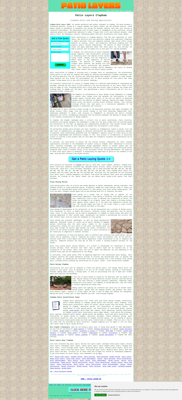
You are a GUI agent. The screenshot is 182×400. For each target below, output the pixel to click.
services (53, 336)
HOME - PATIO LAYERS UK (91, 379)
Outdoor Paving (76, 356)
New (55, 384)
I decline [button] (103, 395)
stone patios (74, 310)
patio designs (121, 255)
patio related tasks (96, 320)
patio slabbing (120, 302)
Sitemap (51, 384)
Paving (99, 358)
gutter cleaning (81, 334)
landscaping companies (123, 351)
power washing (79, 329)
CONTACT (122, 11)
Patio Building (102, 356)
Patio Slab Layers (73, 358)
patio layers (94, 30)
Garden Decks (66, 368)
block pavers (72, 333)
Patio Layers (126, 356)
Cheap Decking (55, 368)
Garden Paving (115, 356)
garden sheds (64, 331)
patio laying (71, 324)
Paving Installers (68, 366)
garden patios (96, 302)
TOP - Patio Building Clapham (61, 371)
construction (89, 52)
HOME (108, 11)
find (55, 344)
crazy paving (96, 217)
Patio (52, 165)
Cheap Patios (66, 362)
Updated (59, 384)
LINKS (112, 11)
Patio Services (89, 356)
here (100, 353)
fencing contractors (101, 329)
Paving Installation (79, 362)
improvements (127, 327)
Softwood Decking (124, 366)
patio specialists (76, 300)
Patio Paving (73, 360)
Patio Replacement (89, 358)
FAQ (63, 384)
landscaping (93, 333)
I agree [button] (97, 395)
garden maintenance (106, 334)
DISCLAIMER (128, 11)
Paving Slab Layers (62, 356)
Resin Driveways (87, 384)
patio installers (83, 322)
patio (78, 83)
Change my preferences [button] (114, 395)
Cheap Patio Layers (57, 358)
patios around (68, 302)
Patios (91, 362)
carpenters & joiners (87, 331)
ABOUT (116, 11)
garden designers (125, 329)
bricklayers (113, 333)
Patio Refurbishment (57, 360)
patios (81, 142)
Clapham (78, 165)
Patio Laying (85, 360)
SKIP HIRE (109, 331)
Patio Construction (64, 364)
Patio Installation (124, 358)
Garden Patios (113, 360)
